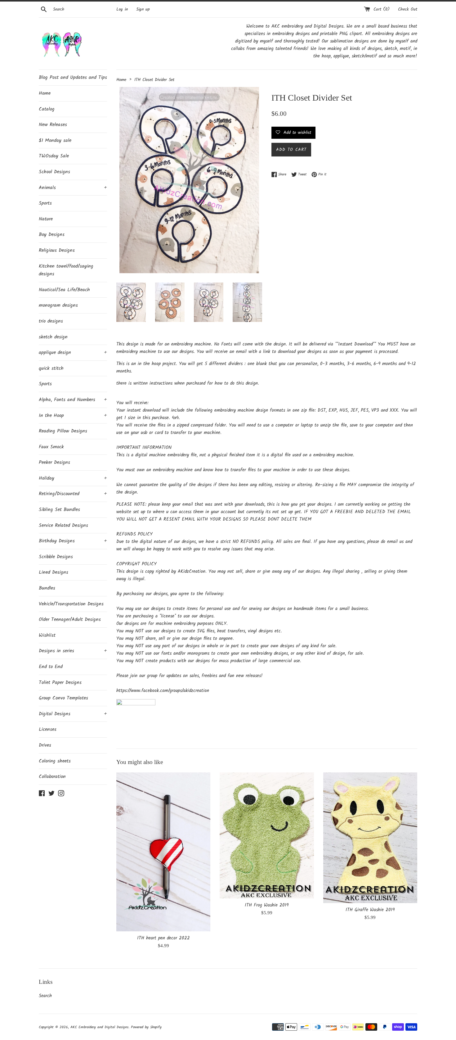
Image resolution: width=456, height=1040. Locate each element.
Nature (46, 219)
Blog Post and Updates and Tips (73, 77)
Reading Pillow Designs (63, 431)
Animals (73, 188)
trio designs (51, 321)
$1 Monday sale (55, 140)
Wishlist (47, 635)
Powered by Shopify (146, 1027)
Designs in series (73, 651)
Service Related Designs (63, 525)
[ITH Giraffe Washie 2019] (370, 837)
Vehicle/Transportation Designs (71, 604)
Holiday (73, 478)
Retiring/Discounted (73, 494)
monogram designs (58, 305)
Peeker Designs (54, 462)
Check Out (407, 9)
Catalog (47, 109)
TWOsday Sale (54, 156)
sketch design (53, 337)
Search (45, 996)
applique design (73, 352)
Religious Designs (57, 250)
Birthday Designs (73, 541)
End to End (51, 667)
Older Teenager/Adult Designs (70, 619)
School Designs (54, 172)
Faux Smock (51, 447)
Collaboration (52, 776)
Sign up (143, 9)
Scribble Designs (56, 557)
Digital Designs (73, 714)
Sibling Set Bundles (59, 509)
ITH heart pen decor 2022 (163, 938)
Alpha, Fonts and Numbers (73, 400)
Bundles (47, 588)
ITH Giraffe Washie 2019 (370, 910)
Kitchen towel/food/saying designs (66, 270)
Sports (45, 203)
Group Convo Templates (63, 698)
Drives (45, 745)
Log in (122, 9)
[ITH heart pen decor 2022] (163, 852)
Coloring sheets (55, 761)
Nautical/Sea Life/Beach (64, 290)
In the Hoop (73, 415)
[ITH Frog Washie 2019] (267, 835)
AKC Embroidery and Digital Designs (99, 1027)
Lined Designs (53, 572)
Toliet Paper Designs (60, 682)
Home (45, 93)
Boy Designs (52, 234)
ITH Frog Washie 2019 (266, 905)
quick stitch (51, 368)
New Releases (53, 125)
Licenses (47, 729)
